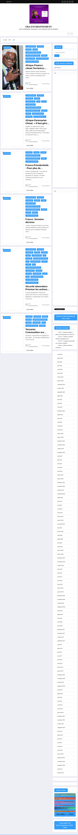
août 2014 (59, 769)
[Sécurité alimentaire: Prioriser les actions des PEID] (12, 279)
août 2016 (59, 689)
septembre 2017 (61, 640)
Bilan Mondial (66, 801)
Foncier (29, 322)
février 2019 (60, 588)
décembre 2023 (61, 441)
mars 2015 (59, 750)
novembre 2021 (61, 524)
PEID (28, 276)
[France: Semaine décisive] (12, 220)
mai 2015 (59, 742)
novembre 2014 (61, 761)
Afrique (29, 49)
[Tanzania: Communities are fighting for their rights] (12, 333)
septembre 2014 (61, 765)
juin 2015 (59, 738)
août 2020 (59, 535)
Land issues (37, 322)
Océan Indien (37, 273)
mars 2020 (59, 546)
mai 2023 (59, 463)
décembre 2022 (61, 482)
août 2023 (59, 456)
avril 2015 (59, 746)
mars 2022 (59, 512)
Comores (29, 258)
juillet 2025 (60, 395)
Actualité (40, 46)
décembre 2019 (61, 558)
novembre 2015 (61, 720)
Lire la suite (30, 88)
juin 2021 (59, 527)
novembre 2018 (61, 599)
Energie (44, 55)
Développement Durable (33, 55)
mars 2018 (59, 625)
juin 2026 (59, 362)
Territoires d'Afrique (32, 61)
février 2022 (60, 516)
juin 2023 (59, 460)
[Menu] (6, 34)
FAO (34, 264)
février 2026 (60, 377)
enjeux (28, 113)
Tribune (66, 808)
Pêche (44, 273)
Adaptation (29, 98)
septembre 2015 (61, 727)
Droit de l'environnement (62, 811)
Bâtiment (60, 805)
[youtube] (72, 2)
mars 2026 (59, 373)
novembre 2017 (61, 633)
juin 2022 (59, 501)
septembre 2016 (61, 686)
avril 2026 (59, 369)
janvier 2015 (60, 754)
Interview (29, 116)
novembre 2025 (61, 384)
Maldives (39, 270)
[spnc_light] (71, 33)
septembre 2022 (61, 493)
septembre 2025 (61, 392)
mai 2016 (59, 701)
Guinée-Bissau (30, 270)
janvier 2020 (60, 554)
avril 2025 (59, 407)
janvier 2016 (60, 712)
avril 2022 (59, 509)
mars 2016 (59, 708)
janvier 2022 (60, 520)
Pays (44, 322)
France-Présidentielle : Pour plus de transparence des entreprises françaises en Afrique (37, 167)
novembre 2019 (61, 561)
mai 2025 (59, 403)
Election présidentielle (33, 158)
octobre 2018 (60, 603)
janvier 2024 (60, 437)
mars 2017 (59, 663)
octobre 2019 (60, 565)
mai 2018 (59, 618)
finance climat (30, 58)
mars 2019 (59, 584)
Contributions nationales (33, 52)
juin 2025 (59, 399)
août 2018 (59, 610)
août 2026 (59, 354)
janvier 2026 (60, 380)
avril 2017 (59, 659)
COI (44, 255)
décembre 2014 (61, 757)
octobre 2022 (60, 490)
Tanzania (42, 325)
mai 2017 (59, 656)
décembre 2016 (61, 674)
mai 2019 (59, 576)
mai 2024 (59, 422)
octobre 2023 (60, 448)
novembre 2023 (61, 444)
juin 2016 (59, 697)
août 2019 (59, 569)
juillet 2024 (60, 414)
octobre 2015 (60, 723)
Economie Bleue (35, 261)
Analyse (29, 319)
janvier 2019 (60, 591)
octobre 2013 (60, 772)
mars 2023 (59, 471)
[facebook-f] (63, 2)
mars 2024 (59, 429)
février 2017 (60, 667)
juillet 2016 (60, 693)
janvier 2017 (60, 671)
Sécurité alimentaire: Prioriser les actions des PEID (36, 288)
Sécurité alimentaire (32, 282)
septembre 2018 (61, 607)
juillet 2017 (60, 648)
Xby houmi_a (57, 67)
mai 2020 (59, 542)
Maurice (29, 273)
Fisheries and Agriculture (33, 267)
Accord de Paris (31, 46)
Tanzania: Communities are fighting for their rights (34, 331)
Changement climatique (66, 805)
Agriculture (56, 805)
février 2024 (60, 433)
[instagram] (70, 2)
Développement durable (65, 793)
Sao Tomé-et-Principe (32, 279)
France (35, 212)
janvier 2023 (60, 478)
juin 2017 (59, 652)
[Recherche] (68, 34)
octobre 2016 (60, 682)
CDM (38, 101)
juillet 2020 (60, 539)
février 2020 (60, 550)
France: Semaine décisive (34, 220)
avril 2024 (59, 426)
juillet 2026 (60, 358)
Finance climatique (38, 113)
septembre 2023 (61, 452)
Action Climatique (57, 797)
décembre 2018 (61, 595)
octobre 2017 (60, 637)
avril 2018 (59, 622)
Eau (27, 261)
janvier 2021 (60, 531)
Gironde (62, 808)
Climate (43, 152)
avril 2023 (59, 467)
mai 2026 (59, 365)
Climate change (31, 104)
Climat (35, 49)
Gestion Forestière (57, 808)
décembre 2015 (61, 716)
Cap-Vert (44, 252)
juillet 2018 (60, 614)
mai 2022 (59, 505)
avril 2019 (59, 580)
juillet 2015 (60, 735)
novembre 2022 (61, 486)
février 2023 (60, 475)
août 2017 (59, 644)
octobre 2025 (60, 388)
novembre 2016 (61, 678)
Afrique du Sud (30, 101)
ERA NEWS (71, 801)
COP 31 (73, 797)
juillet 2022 (60, 497)
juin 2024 (59, 418)
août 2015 (59, 731)
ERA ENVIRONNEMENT (39, 26)
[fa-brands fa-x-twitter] (65, 2)
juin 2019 (59, 573)
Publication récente (42, 58)
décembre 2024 (61, 411)
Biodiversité (67, 807)
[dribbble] (67, 2)
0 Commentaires (46, 83)
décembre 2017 (61, 629)
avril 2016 (59, 705)
